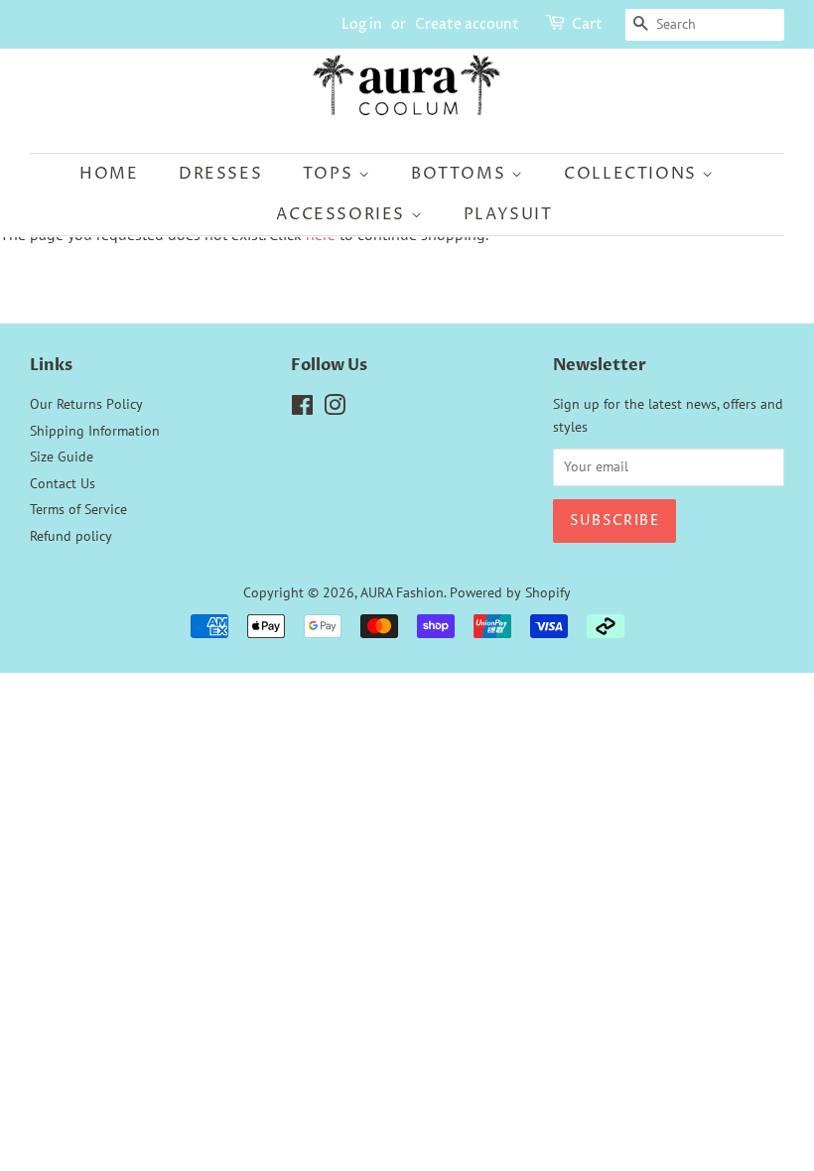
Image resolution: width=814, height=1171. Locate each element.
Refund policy (71, 536)
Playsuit (508, 214)
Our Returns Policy (86, 404)
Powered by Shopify (510, 592)
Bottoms (461, 174)
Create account (467, 24)
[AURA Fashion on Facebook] (302, 409)
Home (108, 174)
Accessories (343, 214)
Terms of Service (78, 509)
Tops (330, 174)
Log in (361, 24)
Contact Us (62, 483)
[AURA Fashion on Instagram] (334, 409)
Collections (633, 174)
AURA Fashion (402, 592)
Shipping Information (95, 431)
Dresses (220, 174)
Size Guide (61, 456)
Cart (587, 24)
